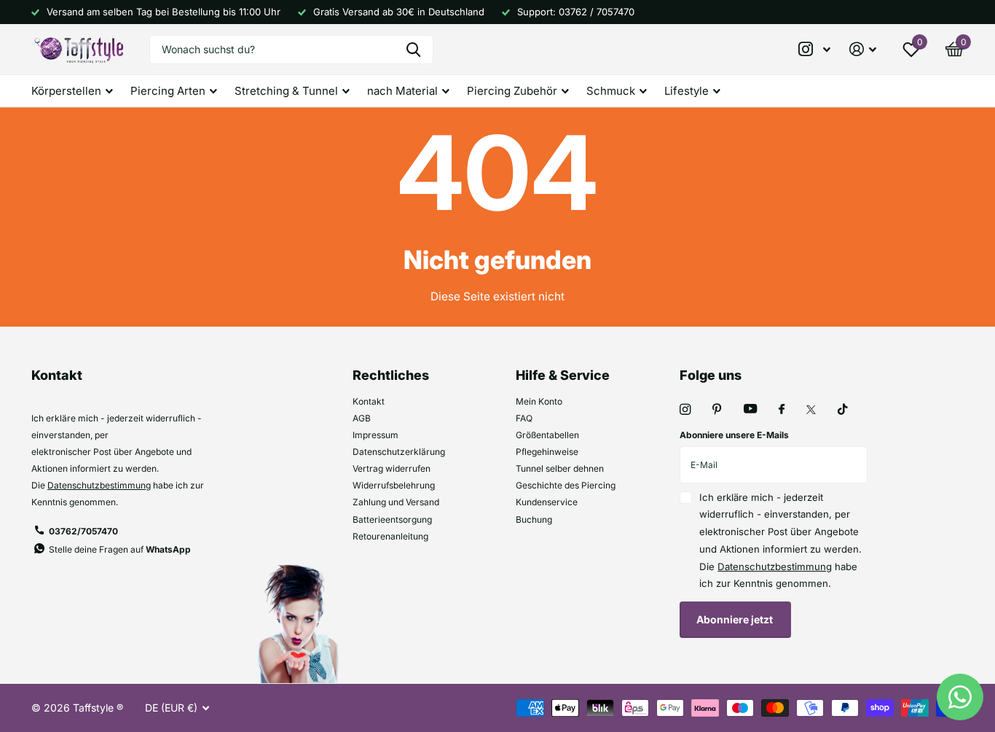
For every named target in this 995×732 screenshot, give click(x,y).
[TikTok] (843, 409)
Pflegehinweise (547, 451)
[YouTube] (750, 409)
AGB (362, 418)
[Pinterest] (717, 409)
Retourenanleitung (390, 536)
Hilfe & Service (563, 375)
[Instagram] (685, 409)
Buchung (534, 519)
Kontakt (369, 401)
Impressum (375, 434)
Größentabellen (547, 434)
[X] (811, 409)
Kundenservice (547, 502)
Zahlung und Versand (396, 502)
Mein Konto (539, 401)
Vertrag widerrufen (391, 468)
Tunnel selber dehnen (560, 468)
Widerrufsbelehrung (394, 485)
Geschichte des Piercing (566, 485)
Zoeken (413, 49)
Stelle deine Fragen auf (120, 549)
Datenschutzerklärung (399, 451)
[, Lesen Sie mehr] (815, 49)
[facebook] (781, 410)
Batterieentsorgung (392, 519)
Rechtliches (391, 375)
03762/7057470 (83, 531)
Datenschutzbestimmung (99, 485)
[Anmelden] (863, 49)
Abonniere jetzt (735, 619)
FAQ (524, 418)
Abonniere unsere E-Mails (734, 434)
